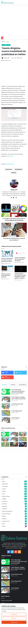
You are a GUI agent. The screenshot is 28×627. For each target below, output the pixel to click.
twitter (14, 172)
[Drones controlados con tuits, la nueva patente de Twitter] (7, 253)
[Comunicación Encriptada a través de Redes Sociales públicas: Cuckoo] (21, 269)
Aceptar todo (14, 622)
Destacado (5, 484)
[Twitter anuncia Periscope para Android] (7, 269)
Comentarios (22, 384)
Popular (13, 384)
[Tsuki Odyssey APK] (6, 413)
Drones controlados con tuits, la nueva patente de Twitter (7, 260)
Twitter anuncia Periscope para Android (5, 275)
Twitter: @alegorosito (7, 195)
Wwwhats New (10, 164)
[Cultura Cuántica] (7, 2)
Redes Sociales (6, 496)
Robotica (4, 518)
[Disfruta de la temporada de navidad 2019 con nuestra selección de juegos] (23, 444)
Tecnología (5, 486)
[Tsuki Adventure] (23, 434)
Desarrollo (4, 506)
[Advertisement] (14, 20)
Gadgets (4, 498)
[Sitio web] (12, 198)
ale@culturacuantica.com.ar (19, 195)
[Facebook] (14, 198)
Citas (3, 523)
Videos (4, 491)
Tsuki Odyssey (15, 418)
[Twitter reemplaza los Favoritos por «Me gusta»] (21, 253)
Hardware (4, 508)
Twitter (8, 45)
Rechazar (14, 618)
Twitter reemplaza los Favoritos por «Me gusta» (20, 259)
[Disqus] (14, 303)
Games (4, 526)
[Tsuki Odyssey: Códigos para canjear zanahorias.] (6, 399)
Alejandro (6, 58)
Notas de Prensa (6, 513)
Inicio (4, 41)
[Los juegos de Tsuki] (5, 444)
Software (4, 503)
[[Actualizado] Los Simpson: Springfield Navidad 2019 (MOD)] (14, 444)
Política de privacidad (6, 600)
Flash (7, 41)
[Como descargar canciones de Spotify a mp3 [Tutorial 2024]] (6, 392)
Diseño (4, 516)
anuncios (9, 169)
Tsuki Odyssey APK (16, 411)
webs (3, 493)
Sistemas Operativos (7, 511)
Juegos (4, 488)
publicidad (19, 169)
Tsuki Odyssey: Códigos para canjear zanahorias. (18, 398)
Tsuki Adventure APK (17, 404)
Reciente (4, 384)
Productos (4, 501)
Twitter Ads (10, 156)
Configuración (14, 614)
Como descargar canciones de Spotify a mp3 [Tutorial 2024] (17, 391)
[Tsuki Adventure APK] (6, 406)
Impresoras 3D (6, 521)
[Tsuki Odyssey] (6, 420)
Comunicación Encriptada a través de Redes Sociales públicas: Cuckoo (20, 276)
